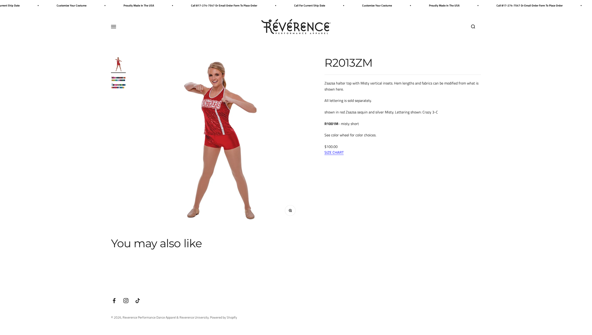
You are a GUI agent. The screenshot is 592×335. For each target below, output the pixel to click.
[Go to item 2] (118, 83)
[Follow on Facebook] (114, 300)
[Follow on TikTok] (138, 300)
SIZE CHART (334, 152)
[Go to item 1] (118, 65)
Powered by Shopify (223, 317)
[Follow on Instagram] (126, 300)
